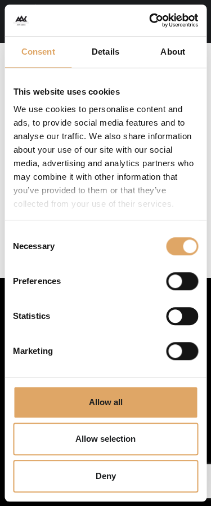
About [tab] (172, 51)
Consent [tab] (38, 51)
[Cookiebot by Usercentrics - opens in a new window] (150, 20)
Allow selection (105, 438)
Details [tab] (105, 51)
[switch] (182, 281)
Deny (106, 476)
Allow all (106, 402)
